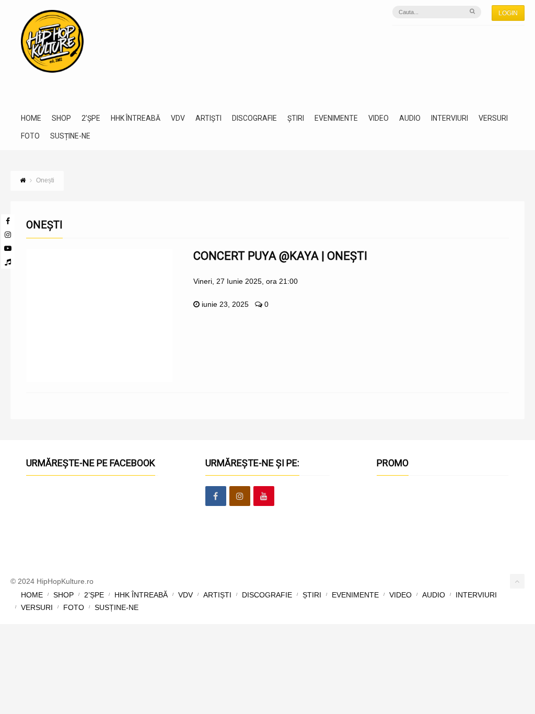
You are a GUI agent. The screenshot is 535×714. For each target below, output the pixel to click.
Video (378, 118)
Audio (410, 118)
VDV (178, 118)
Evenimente (336, 118)
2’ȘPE (91, 118)
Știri (295, 118)
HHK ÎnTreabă (135, 118)
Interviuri (449, 118)
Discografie (254, 118)
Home (31, 118)
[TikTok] (8, 262)
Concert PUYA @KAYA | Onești (280, 255)
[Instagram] (8, 234)
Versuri (493, 118)
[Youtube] (8, 248)
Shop (61, 118)
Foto (30, 136)
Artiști (208, 118)
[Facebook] (8, 221)
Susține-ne (70, 136)
